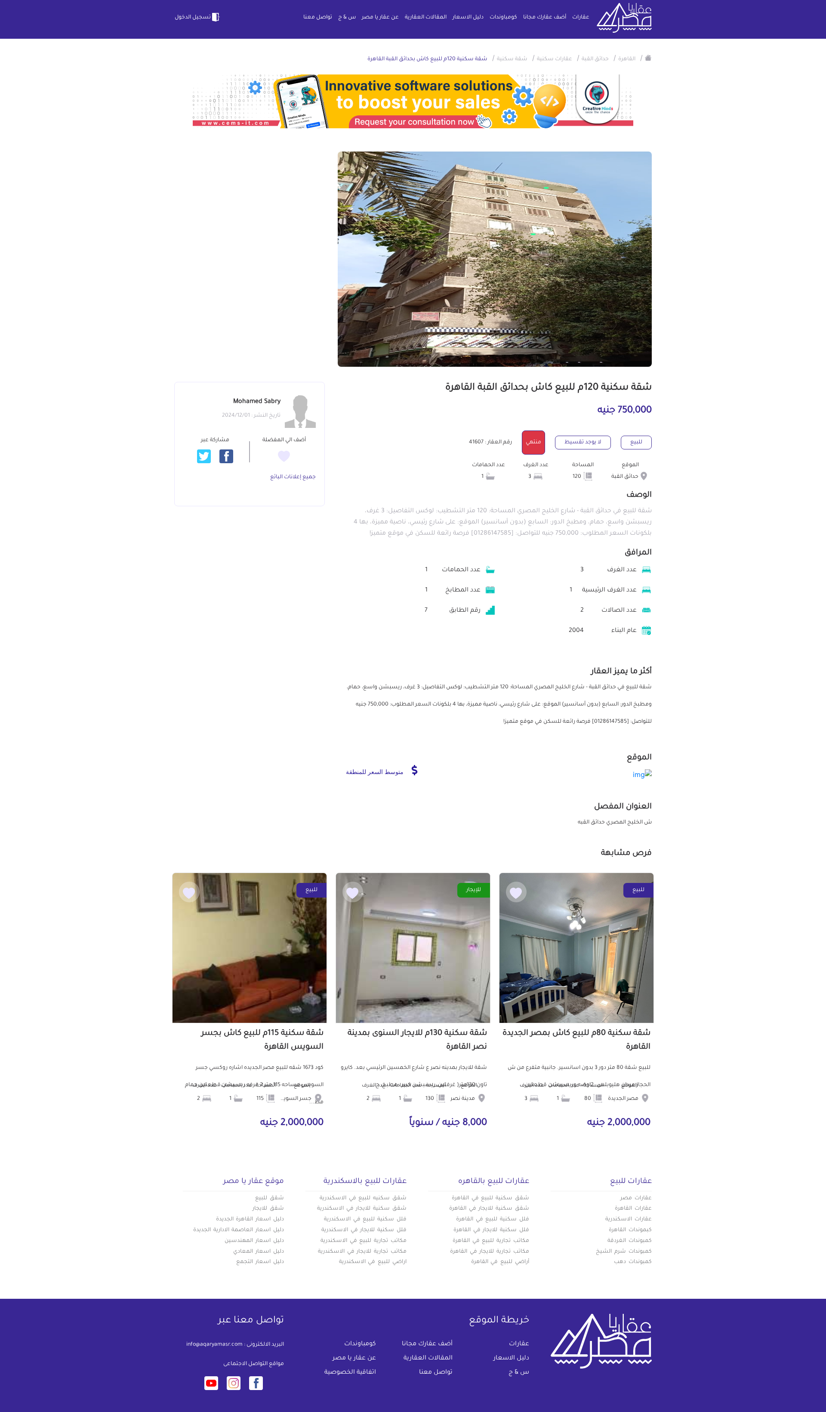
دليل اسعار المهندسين (254, 1241)
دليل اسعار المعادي (258, 1252)
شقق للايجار (268, 1209)
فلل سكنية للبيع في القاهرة (492, 1220)
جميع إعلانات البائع (293, 477)
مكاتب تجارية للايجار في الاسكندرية (362, 1252)
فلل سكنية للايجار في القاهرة (491, 1230)
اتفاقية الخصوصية (350, 1372)
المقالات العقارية (426, 18)
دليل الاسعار (468, 18)
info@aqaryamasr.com (214, 1345)
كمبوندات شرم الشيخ (624, 1252)
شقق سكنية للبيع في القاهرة (490, 1198)
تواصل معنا (317, 18)
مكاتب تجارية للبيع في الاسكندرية (364, 1241)
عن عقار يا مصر (380, 18)
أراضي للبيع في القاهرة (500, 1262)
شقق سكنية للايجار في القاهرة (489, 1209)
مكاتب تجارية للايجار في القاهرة (489, 1252)
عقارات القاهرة (633, 1209)
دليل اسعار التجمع (260, 1262)
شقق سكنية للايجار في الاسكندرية (362, 1209)
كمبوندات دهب (633, 1262)
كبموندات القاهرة (630, 1230)
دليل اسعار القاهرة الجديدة (250, 1220)
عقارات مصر (636, 1198)
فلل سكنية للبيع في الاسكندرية (365, 1220)
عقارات (580, 18)
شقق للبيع (269, 1198)
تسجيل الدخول (193, 18)
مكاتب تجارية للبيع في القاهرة (491, 1241)
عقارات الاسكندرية (628, 1220)
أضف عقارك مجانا (544, 18)
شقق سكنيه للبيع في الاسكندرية (363, 1198)
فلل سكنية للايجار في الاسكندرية (364, 1230)
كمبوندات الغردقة (629, 1241)
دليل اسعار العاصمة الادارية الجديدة (238, 1230)
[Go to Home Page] (648, 57)
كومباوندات (503, 18)
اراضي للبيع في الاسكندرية (373, 1262)
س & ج (347, 18)
